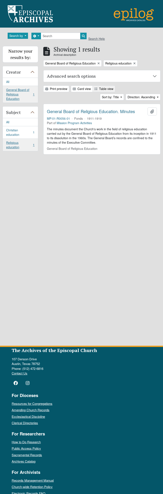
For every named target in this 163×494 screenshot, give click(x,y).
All (7, 82)
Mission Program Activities (74, 123)
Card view (84, 89)
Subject (13, 112)
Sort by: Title (111, 97)
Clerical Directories (25, 423)
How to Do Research (26, 442)
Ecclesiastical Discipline (28, 416)
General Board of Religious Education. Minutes (91, 111)
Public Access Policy (26, 448)
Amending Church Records (30, 410)
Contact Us (19, 373)
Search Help (96, 38)
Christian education (20, 132)
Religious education (20, 144)
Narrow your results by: (20, 54)
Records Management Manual (33, 480)
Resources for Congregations (32, 403)
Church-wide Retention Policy (32, 486)
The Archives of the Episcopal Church (54, 350)
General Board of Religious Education (20, 94)
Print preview (58, 89)
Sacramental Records (27, 455)
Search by (16, 36)
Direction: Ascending (142, 97)
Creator (13, 72)
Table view (105, 89)
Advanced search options (71, 76)
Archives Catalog (23, 461)
